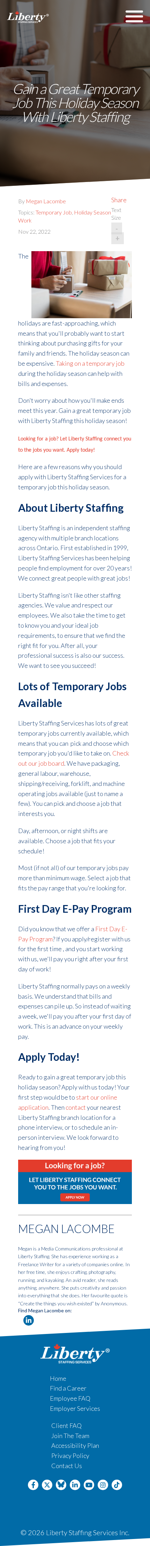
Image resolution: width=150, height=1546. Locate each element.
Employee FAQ (70, 1398)
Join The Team (70, 1435)
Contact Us (66, 1466)
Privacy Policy (70, 1455)
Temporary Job (54, 212)
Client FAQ (66, 1425)
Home (58, 1378)
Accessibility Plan (75, 1445)
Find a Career (68, 1388)
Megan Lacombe (46, 201)
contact (76, 1107)
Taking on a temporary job (90, 363)
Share (119, 200)
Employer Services (75, 1408)
